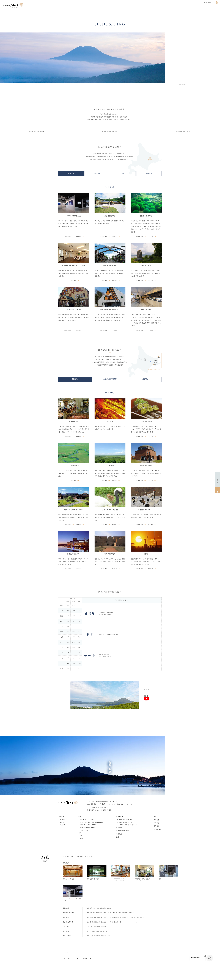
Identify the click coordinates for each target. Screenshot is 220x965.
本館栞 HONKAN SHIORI (88, 827)
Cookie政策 (158, 829)
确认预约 (62, 819)
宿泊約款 (62, 825)
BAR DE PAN (67, 952)
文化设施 (71, 173)
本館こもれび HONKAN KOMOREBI (91, 822)
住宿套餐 (61, 816)
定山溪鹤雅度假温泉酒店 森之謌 (97, 922)
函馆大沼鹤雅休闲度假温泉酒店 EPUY (98, 936)
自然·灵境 (97, 173)
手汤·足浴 (149, 173)
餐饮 (79, 833)
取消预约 (62, 822)
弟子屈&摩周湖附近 (110, 379)
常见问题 (157, 820)
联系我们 (157, 823)
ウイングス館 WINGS (86, 830)
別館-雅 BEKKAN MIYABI (88, 819)
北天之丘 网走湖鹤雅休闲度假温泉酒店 (122, 912)
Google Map (67, 236)
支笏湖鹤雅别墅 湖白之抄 (118, 917)
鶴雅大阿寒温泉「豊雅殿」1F (126, 819)
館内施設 (119, 827)
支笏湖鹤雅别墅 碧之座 (137, 917)
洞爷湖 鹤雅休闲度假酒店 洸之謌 (97, 931)
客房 (79, 816)
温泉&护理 (119, 816)
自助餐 (82, 838)
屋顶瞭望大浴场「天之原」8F (126, 822)
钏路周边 (75, 379)
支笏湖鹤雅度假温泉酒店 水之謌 (97, 917)
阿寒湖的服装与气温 (183, 131)
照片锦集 (157, 826)
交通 (117, 837)
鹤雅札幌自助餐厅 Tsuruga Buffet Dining (123, 922)
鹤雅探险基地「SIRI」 (123, 830)
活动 (123, 173)
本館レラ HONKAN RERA (88, 825)
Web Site (78, 236)
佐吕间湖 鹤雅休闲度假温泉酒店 (97, 912)
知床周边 (145, 379)
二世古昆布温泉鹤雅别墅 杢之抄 (97, 926)
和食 (81, 835)
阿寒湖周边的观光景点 (37, 131)
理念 (155, 816)
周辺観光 (119, 834)
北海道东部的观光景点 (110, 131)
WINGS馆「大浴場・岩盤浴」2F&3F (128, 825)
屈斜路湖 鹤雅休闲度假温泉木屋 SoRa (99, 908)
